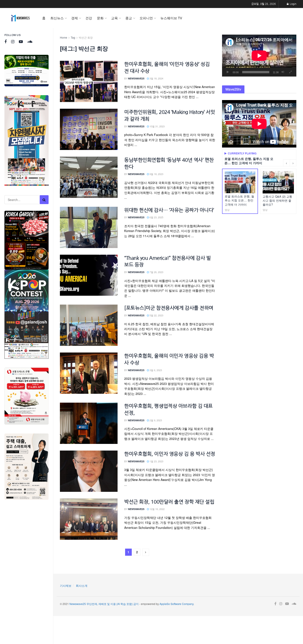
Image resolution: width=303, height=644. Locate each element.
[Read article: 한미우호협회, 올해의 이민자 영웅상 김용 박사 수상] (89, 373)
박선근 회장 (86, 37)
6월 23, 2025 (156, 217)
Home (63, 37)
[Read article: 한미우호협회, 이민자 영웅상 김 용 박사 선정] (89, 471)
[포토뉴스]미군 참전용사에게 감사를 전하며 (168, 307)
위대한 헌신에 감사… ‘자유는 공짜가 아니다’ (169, 210)
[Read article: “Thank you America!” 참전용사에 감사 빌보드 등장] (89, 275)
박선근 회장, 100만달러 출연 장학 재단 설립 (169, 501)
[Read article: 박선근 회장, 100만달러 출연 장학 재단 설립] (89, 519)
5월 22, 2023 (156, 315)
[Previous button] (286, 162)
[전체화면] (290, 72)
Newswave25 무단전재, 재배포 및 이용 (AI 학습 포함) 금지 (104, 604)
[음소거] (283, 72)
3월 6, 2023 (155, 370)
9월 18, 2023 (156, 174)
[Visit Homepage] (20, 18)
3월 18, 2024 (156, 78)
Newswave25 (136, 78)
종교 (128, 18)
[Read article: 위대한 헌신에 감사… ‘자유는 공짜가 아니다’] (89, 227)
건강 (88, 18)
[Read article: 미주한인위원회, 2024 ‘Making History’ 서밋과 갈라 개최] (89, 129)
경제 (74, 18)
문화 (100, 18)
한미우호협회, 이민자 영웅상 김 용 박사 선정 (169, 453)
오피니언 (146, 18)
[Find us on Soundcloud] (29, 42)
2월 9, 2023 (155, 420)
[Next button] (293, 162)
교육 (114, 18)
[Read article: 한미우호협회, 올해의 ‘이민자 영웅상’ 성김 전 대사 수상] (89, 81)
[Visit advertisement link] (26, 70)
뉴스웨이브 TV (171, 18)
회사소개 (81, 585)
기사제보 (65, 585)
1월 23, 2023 (156, 461)
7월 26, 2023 (156, 272)
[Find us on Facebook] (5, 42)
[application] (259, 56)
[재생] (228, 72)
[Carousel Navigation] (289, 162)
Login (292, 4)
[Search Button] (44, 199)
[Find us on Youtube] (21, 42)
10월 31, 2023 (157, 126)
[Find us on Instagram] (12, 42)
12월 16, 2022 (157, 509)
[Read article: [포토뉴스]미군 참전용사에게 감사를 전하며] (89, 325)
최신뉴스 (57, 18)
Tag (73, 37)
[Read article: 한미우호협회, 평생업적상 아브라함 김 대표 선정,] (89, 423)
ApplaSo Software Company (176, 604)
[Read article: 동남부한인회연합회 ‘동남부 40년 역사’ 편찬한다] (89, 177)
